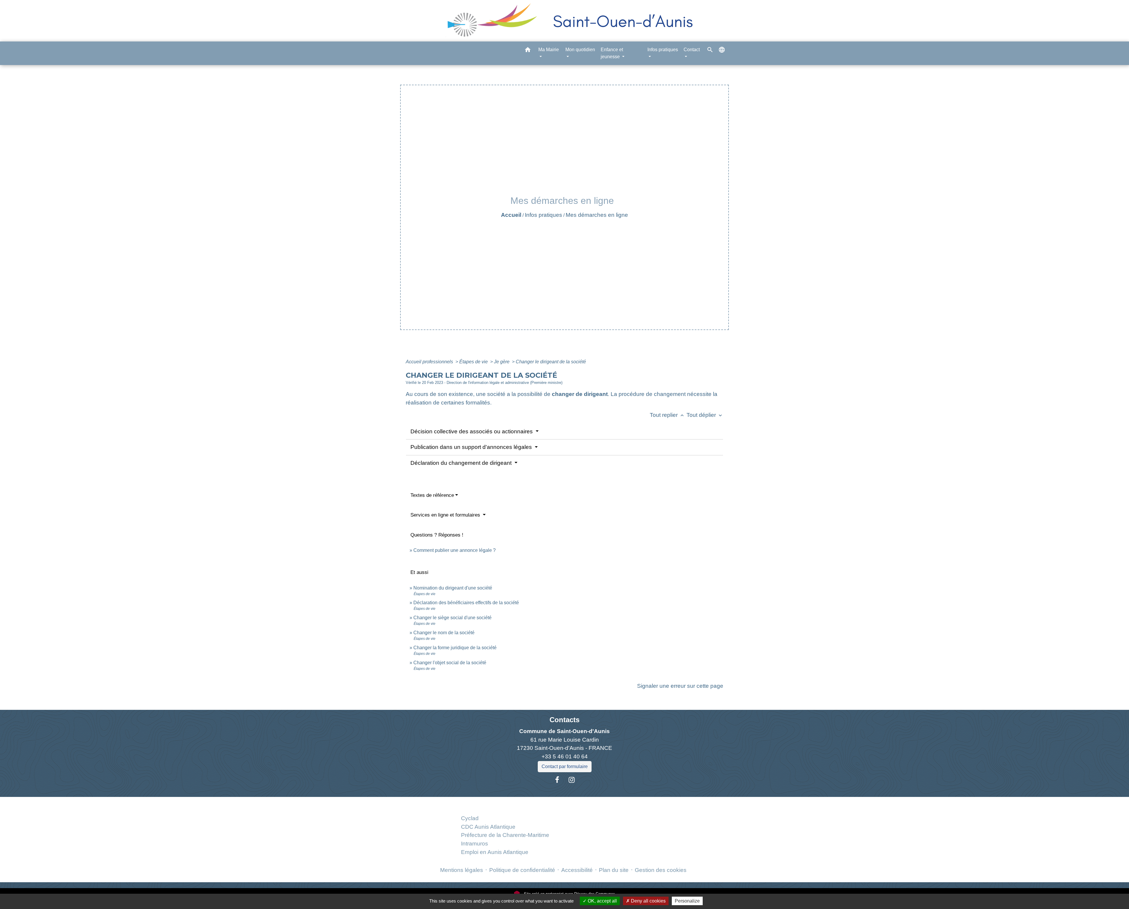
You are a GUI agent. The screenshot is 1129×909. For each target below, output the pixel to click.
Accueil (511, 215)
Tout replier (667, 415)
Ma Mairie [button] (548, 49)
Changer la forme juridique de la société (455, 647)
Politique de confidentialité (522, 870)
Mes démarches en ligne (597, 215)
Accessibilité (577, 870)
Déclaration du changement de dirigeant (461, 463)
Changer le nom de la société (444, 632)
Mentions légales (461, 870)
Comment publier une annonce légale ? (454, 550)
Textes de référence (432, 495)
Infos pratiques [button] (662, 49)
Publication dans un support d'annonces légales (471, 447)
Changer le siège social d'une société (452, 617)
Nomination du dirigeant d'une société (452, 587)
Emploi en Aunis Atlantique (494, 852)
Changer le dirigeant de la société (551, 361)
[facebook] (557, 780)
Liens (505, 804)
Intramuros (474, 843)
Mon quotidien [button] (580, 49)
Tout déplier (705, 415)
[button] (528, 51)
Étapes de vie (474, 361)
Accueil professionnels (430, 361)
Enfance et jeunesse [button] (612, 53)
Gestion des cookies (661, 870)
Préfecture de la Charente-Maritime (505, 835)
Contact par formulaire (565, 766)
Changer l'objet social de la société (449, 662)
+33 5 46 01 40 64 (565, 756)
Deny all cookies (648, 900)
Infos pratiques (543, 215)
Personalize (687, 900)
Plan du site (614, 870)
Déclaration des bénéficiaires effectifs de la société (466, 602)
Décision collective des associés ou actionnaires (472, 431)
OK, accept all (602, 900)
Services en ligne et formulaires (446, 515)
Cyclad (470, 818)
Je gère (502, 361)
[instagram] (572, 780)
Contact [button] (692, 49)
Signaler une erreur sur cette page (680, 686)
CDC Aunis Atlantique (488, 827)
